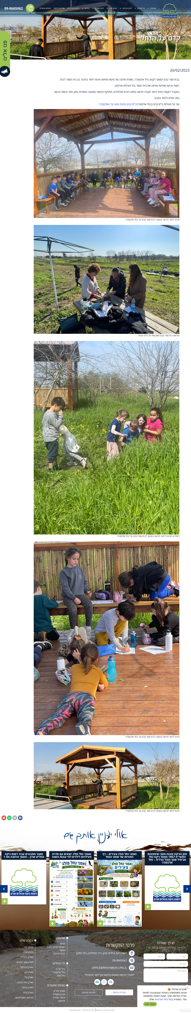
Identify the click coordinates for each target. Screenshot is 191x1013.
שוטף (62, 950)
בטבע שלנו (113, 8)
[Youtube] (97, 982)
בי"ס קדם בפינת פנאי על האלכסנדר (118, 104)
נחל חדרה (60, 969)
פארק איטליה (27, 957)
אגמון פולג (28, 952)
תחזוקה (61, 1000)
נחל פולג (61, 975)
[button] (20, 817)
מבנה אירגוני (59, 953)
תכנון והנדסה (127, 8)
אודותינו (153, 8)
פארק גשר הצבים (25, 962)
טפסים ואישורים (45, 8)
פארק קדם (28, 992)
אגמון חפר (28, 947)
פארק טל (29, 977)
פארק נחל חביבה (25, 982)
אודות (62, 943)
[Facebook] (111, 982)
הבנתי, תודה (150, 1004)
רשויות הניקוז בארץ (56, 947)
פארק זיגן (28, 972)
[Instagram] (104, 982)
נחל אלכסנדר (59, 972)
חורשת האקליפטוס (24, 997)
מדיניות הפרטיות (163, 999)
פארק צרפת (27, 987)
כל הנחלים (141, 8)
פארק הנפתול (26, 967)
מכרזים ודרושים (59, 8)
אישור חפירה (59, 997)
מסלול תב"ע (59, 991)
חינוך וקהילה (99, 8)
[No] (187, 987)
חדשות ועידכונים (73, 8)
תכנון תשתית (59, 994)
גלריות (87, 8)
